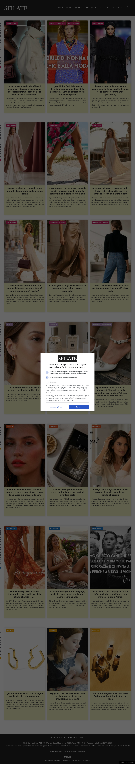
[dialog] (67, 382)
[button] (67, 382)
